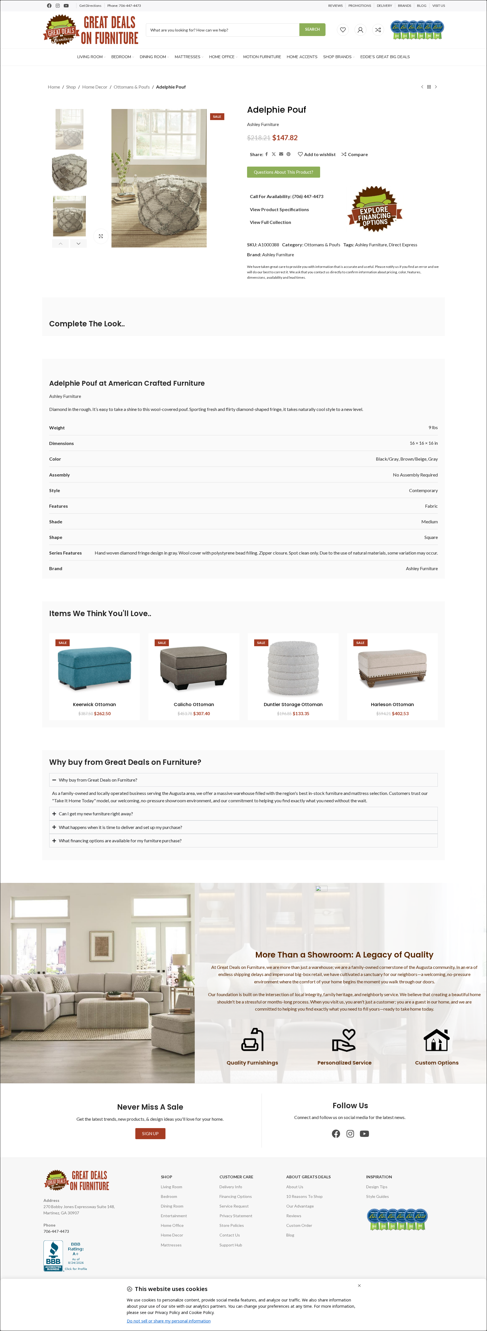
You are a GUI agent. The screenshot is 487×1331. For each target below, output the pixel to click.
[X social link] (273, 154)
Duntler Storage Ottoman (293, 704)
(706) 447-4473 (307, 196)
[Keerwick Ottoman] (94, 668)
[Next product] (435, 87)
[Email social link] (281, 154)
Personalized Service (345, 1062)
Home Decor (94, 86)
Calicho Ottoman (194, 704)
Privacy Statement (235, 1215)
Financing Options (235, 1196)
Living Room (171, 1186)
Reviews (293, 1215)
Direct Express (403, 244)
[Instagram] (57, 5)
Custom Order (299, 1225)
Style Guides (377, 1196)
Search (312, 29)
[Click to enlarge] (101, 236)
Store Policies (231, 1225)
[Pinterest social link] (288, 154)
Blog (290, 1235)
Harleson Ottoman (392, 704)
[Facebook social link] (266, 154)
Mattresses (171, 1244)
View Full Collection (270, 222)
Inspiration (379, 1176)
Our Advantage (300, 1206)
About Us (294, 1186)
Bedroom (169, 1196)
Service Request (234, 1206)
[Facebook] (49, 5)
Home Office (172, 1225)
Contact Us (229, 1235)
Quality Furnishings (252, 1062)
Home (54, 86)
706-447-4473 (130, 5)
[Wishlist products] (343, 29)
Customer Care (236, 1176)
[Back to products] (429, 87)
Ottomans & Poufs (132, 86)
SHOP (166, 1176)
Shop (71, 86)
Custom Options (437, 1062)
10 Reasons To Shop (304, 1196)
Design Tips (376, 1186)
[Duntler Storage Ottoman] (293, 668)
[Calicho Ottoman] (194, 668)
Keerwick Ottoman (94, 704)
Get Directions (90, 5)
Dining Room (172, 1206)
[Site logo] (91, 29)
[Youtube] (66, 5)
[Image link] (375, 208)
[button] (60, 243)
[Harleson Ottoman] (392, 668)
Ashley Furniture (263, 124)
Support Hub (230, 1244)
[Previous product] (422, 87)
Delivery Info (230, 1186)
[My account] (360, 29)
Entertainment (174, 1215)
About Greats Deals (308, 1176)
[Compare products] (378, 29)
